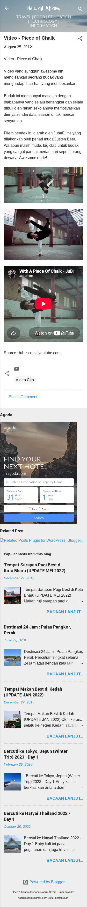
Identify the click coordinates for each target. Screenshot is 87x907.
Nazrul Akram (43, 8)
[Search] (80, 9)
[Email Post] (16, 370)
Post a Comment (23, 397)
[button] (80, 39)
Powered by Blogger (47, 882)
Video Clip (25, 380)
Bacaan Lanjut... (65, 612)
